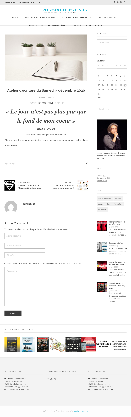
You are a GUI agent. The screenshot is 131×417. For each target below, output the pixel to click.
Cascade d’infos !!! (116, 243)
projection (102, 209)
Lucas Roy (118, 204)
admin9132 (29, 203)
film (108, 204)
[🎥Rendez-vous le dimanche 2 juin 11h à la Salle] (42, 344)
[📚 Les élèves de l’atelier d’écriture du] (58, 344)
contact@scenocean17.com (17, 389)
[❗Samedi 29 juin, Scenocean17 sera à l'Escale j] (12, 344)
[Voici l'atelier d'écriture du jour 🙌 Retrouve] (103, 344)
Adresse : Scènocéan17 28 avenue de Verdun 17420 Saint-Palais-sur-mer (15, 381)
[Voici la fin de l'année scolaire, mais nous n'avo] (27, 344)
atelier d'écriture (104, 199)
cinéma (118, 199)
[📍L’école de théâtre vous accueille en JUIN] (73, 344)
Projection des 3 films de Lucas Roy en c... (117, 285)
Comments (103, 178)
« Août (99, 97)
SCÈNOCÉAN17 (65, 9)
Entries (101, 175)
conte (100, 204)
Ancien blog (102, 181)
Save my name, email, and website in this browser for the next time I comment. (44, 263)
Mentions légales (81, 411)
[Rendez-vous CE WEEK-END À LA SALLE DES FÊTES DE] (88, 344)
